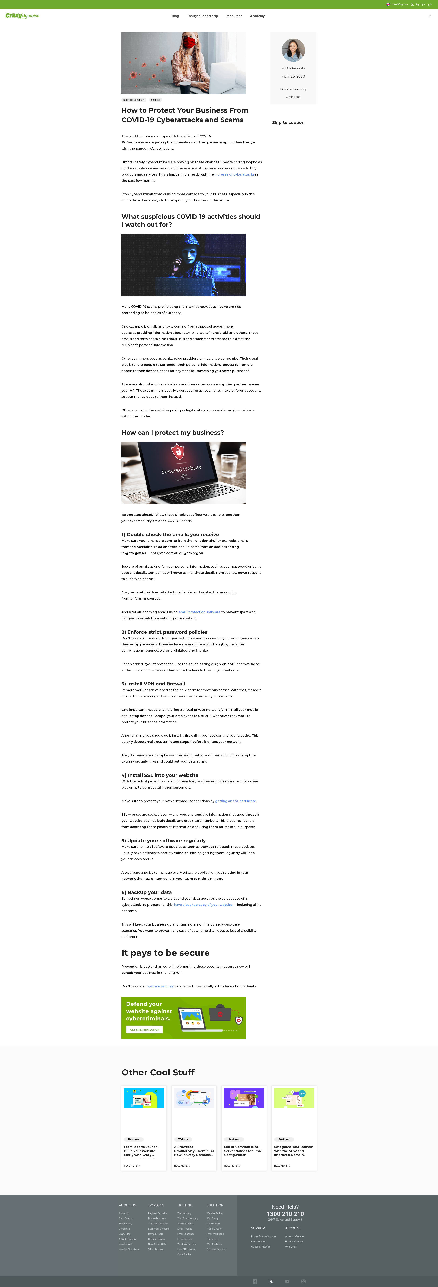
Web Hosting (184, 1213)
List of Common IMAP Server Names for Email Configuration (243, 1151)
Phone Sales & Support (263, 1236)
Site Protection (185, 1223)
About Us (124, 1213)
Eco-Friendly (125, 1223)
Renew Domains (157, 1218)
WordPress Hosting (187, 1218)
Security (155, 99)
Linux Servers (184, 1239)
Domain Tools (155, 1234)
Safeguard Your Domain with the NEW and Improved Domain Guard (293, 1153)
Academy (257, 16)
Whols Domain (156, 1249)
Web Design (213, 1218)
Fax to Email (213, 1239)
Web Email (291, 1246)
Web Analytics (214, 1244)
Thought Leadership (202, 16)
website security (160, 986)
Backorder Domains (158, 1228)
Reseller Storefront (129, 1249)
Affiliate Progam (128, 1239)
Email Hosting (184, 1228)
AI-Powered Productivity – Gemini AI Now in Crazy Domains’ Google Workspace (194, 1153)
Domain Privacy (156, 1239)
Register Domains (157, 1213)
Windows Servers (186, 1244)
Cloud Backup (184, 1254)
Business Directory (217, 1249)
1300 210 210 (285, 1213)
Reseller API (125, 1244)
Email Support (258, 1241)
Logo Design (213, 1223)
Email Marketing (215, 1234)
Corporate (124, 1228)
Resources (234, 16)
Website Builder (215, 1213)
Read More (131, 1166)
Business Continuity (134, 99)
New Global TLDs (157, 1244)
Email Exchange (186, 1234)
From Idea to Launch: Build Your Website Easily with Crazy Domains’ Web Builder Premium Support (142, 1155)
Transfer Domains (158, 1223)
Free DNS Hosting (186, 1249)
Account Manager (295, 1236)
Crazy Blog (125, 1234)
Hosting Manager (294, 1241)
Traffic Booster (214, 1228)
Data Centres (126, 1218)
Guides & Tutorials (260, 1246)
